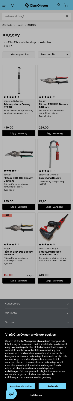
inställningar (12, 371)
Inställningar (36, 395)
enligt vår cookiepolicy (17, 347)
